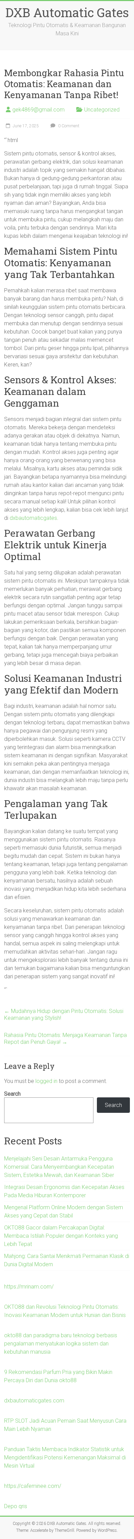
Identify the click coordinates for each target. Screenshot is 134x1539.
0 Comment (68, 126)
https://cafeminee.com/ (32, 1486)
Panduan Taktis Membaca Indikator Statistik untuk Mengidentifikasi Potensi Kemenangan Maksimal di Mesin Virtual (65, 1457)
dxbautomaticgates (33, 518)
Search (12, 1094)
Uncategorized (102, 109)
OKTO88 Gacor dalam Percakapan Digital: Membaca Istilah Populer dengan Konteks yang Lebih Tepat (61, 1235)
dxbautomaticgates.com (34, 1400)
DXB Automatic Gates (67, 12)
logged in (46, 1081)
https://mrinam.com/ (29, 1286)
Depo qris (15, 1506)
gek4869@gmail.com (38, 109)
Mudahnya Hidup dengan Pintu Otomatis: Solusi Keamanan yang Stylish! (63, 1014)
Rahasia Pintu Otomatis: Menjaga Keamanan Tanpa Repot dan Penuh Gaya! (65, 1038)
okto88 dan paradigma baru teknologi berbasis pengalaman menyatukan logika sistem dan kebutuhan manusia (60, 1343)
